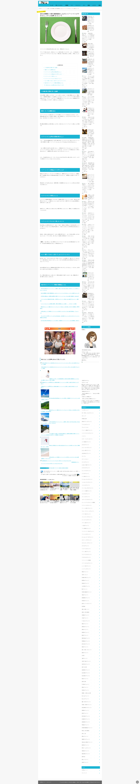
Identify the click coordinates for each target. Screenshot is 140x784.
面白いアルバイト (85, 759)
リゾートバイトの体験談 (86, 560)
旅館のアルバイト (85, 646)
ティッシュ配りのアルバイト (87, 508)
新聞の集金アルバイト (86, 638)
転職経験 (66, 5)
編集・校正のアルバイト (86, 701)
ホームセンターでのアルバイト (87, 537)
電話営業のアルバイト (86, 753)
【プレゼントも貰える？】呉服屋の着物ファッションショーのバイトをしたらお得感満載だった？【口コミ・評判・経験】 (91, 80)
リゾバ (72, 5)
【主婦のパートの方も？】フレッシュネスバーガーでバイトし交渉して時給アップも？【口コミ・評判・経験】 (91, 228)
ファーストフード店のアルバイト (88, 531)
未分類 (83, 655)
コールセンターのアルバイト (87, 482)
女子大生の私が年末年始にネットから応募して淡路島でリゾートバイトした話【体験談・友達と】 (60, 320)
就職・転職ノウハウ (85, 609)
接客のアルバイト (85, 629)
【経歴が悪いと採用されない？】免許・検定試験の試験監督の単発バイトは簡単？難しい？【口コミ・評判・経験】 (91, 63)
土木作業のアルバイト (86, 586)
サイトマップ (49, 782)
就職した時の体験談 (85, 612)
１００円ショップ (85, 410)
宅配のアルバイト (85, 594)
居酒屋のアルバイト (85, 615)
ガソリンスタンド (85, 459)
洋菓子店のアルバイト (86, 664)
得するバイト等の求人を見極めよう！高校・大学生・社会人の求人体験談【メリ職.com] (79, 782)
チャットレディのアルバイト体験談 (88, 502)
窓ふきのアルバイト (85, 698)
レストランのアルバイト (86, 568)
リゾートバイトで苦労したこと (50, 76)
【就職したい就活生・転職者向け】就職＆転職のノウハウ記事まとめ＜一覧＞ (91, 197)
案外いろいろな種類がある (49, 69)
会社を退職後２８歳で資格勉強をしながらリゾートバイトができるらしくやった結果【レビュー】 (60, 293)
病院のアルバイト (85, 687)
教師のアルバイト (85, 635)
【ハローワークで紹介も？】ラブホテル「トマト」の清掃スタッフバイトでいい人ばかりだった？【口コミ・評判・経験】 (91, 178)
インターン (84, 436)
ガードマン (84, 456)
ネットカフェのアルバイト (87, 519)
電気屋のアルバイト (85, 750)
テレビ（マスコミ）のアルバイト (88, 511)
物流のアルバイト (85, 678)
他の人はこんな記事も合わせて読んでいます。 (54, 85)
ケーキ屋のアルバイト (86, 476)
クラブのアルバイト (85, 473)
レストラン (94, 5)
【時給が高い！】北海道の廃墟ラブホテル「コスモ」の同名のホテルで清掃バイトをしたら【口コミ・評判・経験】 (91, 20)
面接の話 (83, 756)
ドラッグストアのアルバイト (87, 516)
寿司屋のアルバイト (85, 600)
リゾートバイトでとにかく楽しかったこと (53, 78)
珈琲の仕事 (84, 681)
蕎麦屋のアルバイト (85, 710)
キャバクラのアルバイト (86, 470)
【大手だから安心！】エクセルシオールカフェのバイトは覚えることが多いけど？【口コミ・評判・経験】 (91, 276)
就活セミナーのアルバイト (87, 603)
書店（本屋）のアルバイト (87, 649)
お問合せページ (85, 770)
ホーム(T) (51, 5)
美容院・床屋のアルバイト (87, 704)
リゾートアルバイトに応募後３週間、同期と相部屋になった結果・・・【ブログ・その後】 (59, 303)
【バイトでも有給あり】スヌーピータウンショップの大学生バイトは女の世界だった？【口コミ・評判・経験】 (91, 100)
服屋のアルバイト (85, 652)
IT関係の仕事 (84, 418)
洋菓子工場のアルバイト (86, 661)
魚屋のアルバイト (85, 762)
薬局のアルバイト (85, 713)
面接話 (89, 5)
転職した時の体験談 (85, 730)
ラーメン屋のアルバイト (86, 551)
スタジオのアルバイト (86, 493)
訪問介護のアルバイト (86, 716)
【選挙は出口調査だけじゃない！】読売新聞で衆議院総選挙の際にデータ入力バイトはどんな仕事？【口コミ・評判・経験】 (91, 264)
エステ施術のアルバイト (86, 441)
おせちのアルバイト (85, 444)
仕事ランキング (85, 574)
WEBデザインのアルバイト (87, 421)
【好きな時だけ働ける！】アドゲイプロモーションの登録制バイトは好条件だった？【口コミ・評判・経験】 (91, 286)
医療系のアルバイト (85, 580)
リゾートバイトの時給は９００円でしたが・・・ (54, 74)
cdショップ (84, 415)
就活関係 (83, 606)
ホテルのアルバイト (85, 545)
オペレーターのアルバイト (87, 447)
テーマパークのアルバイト (87, 505)
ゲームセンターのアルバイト (87, 479)
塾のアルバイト (85, 589)
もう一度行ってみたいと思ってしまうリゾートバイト (55, 80)
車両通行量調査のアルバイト (87, 727)
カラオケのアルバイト (86, 467)
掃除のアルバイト (85, 623)
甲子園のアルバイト (85, 684)
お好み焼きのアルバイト (86, 453)
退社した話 (84, 733)
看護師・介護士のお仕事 (86, 693)
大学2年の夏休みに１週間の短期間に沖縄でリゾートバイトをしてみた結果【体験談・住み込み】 (60, 296)
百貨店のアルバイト (85, 690)
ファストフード (77, 5)
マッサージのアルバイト (86, 548)
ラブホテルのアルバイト (86, 557)
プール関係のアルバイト (86, 528)
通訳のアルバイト (85, 736)
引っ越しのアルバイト (86, 620)
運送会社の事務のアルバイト (87, 742)
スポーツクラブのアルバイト (87, 499)
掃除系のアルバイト (85, 626)
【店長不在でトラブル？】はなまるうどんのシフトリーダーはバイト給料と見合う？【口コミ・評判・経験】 (91, 217)
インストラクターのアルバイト (87, 433)
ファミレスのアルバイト (86, 534)
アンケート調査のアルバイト (87, 430)
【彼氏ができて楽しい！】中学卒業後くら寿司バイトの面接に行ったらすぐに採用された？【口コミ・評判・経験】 (91, 121)
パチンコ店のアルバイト (86, 522)
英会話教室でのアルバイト (87, 707)
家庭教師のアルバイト (86, 597)
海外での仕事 (84, 667)
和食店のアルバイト (85, 583)
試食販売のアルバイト (86, 719)
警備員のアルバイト (85, 724)
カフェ (84, 5)
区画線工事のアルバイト (86, 577)
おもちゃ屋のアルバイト (86, 450)
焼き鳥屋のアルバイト (86, 675)
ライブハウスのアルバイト (87, 554)
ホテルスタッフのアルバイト (87, 542)
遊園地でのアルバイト (86, 739)
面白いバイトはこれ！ (59, 5)
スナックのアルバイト (86, 496)
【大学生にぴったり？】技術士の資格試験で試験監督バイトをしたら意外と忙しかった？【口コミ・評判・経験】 (91, 112)
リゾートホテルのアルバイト (87, 563)
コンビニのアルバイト (86, 485)
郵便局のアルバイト (85, 745)
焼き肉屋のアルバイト (86, 672)
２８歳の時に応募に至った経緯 (50, 67)
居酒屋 (99, 5)
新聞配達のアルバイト (86, 641)
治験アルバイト (85, 658)
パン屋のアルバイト (85, 525)
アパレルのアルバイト (86, 424)
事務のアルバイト (85, 571)
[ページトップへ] (137, 782)
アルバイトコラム (85, 427)
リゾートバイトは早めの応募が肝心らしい (53, 71)
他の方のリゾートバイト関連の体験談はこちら (53, 82)
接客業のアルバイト (85, 632)
